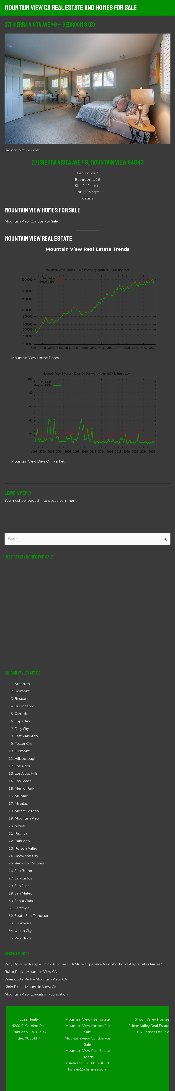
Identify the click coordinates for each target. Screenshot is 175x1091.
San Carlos (23, 878)
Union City (23, 931)
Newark (21, 826)
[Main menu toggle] (165, 8)
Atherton (22, 684)
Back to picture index (22, 150)
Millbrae (21, 796)
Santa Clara (24, 901)
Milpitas (21, 803)
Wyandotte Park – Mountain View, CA (36, 979)
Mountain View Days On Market (37, 461)
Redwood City (26, 856)
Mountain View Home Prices (35, 358)
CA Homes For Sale (153, 1032)
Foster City (23, 744)
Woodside (23, 938)
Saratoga (22, 908)
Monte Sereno (27, 811)
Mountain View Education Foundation (36, 994)
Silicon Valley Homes (152, 1019)
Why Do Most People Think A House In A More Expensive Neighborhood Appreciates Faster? (83, 964)
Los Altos (22, 766)
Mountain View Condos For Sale (31, 221)
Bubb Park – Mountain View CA (31, 972)
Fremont (22, 751)
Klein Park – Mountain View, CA (30, 987)
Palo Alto (22, 841)
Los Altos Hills (26, 773)
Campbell (23, 714)
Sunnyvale (23, 923)
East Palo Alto (26, 736)
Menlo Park (24, 788)
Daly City (22, 729)
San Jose (22, 886)
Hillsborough (25, 759)
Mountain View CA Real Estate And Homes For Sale (71, 7)
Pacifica (21, 833)
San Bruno (23, 871)
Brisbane (22, 699)
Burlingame (24, 706)
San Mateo (24, 893)
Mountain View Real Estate (38, 238)
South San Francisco (31, 916)
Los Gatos (23, 781)
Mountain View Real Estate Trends (88, 249)
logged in (35, 501)
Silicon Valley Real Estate (149, 1026)
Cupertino (23, 721)
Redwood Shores (29, 863)
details (87, 198)
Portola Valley (26, 848)
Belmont (22, 691)
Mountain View (27, 818)
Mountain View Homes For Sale (42, 210)
